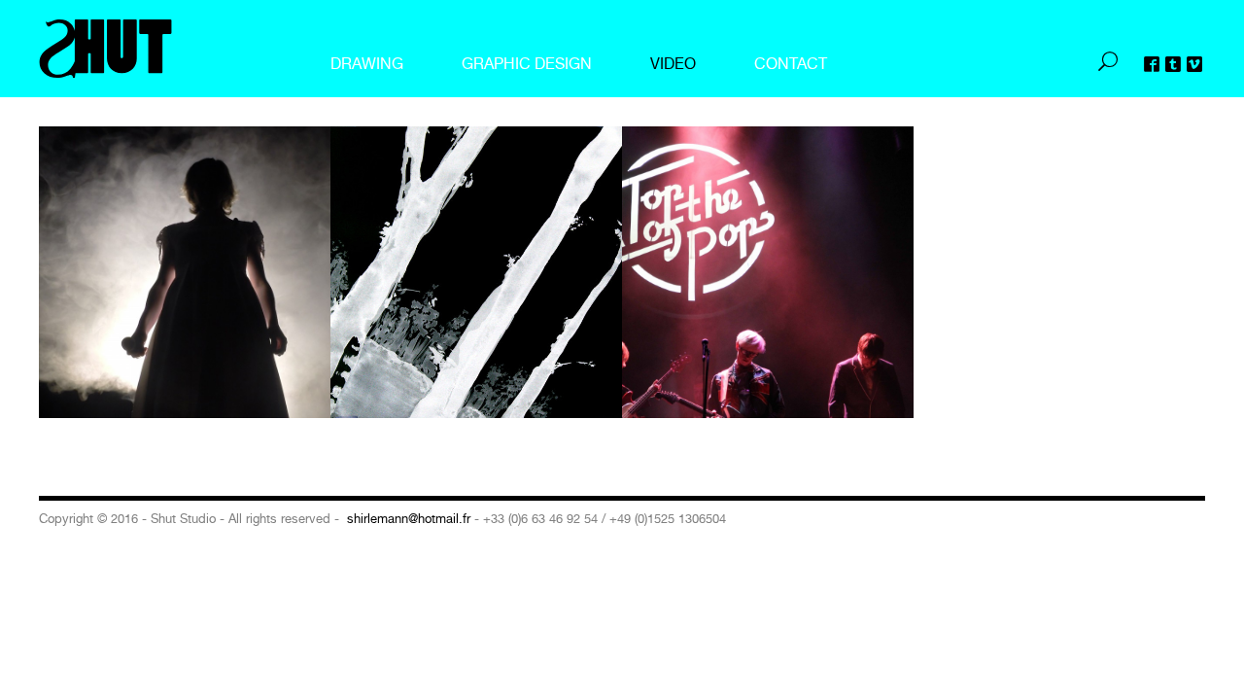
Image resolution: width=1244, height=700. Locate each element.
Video (673, 63)
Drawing (366, 63)
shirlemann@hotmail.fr (408, 518)
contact (790, 63)
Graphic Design (527, 63)
